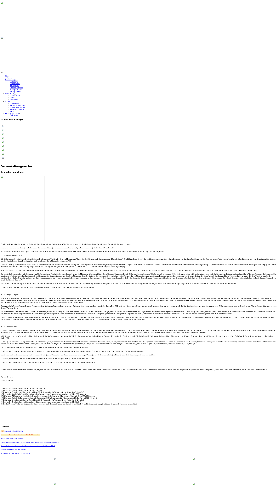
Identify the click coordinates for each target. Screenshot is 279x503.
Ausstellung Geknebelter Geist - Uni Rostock (12, 438)
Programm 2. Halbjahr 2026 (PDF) (13, 431)
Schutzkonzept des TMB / (8, 453)
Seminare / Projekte (16, 88)
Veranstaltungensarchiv (18, 107)
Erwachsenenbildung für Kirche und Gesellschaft (13, 449)
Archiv (7, 101)
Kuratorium (14, 99)
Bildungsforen (14, 86)
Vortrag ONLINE (16, 90)
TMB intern (14, 115)
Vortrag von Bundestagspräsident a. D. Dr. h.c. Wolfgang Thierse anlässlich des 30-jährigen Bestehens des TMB (30, 442)
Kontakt (12, 97)
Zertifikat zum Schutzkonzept (22, 453)
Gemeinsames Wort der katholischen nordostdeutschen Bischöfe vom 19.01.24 (35, 446)
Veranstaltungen (10, 80)
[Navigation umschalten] (2, 72)
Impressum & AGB (12, 113)
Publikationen (14, 103)
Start (6, 76)
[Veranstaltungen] (17, 80)
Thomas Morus (15, 95)
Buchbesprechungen (17, 109)
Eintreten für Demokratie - (8, 446)
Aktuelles (8, 78)
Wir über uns (9, 93)
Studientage (14, 82)
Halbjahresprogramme (17, 105)
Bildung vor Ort (15, 92)
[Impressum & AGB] (19, 113)
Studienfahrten (15, 84)
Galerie (12, 111)
